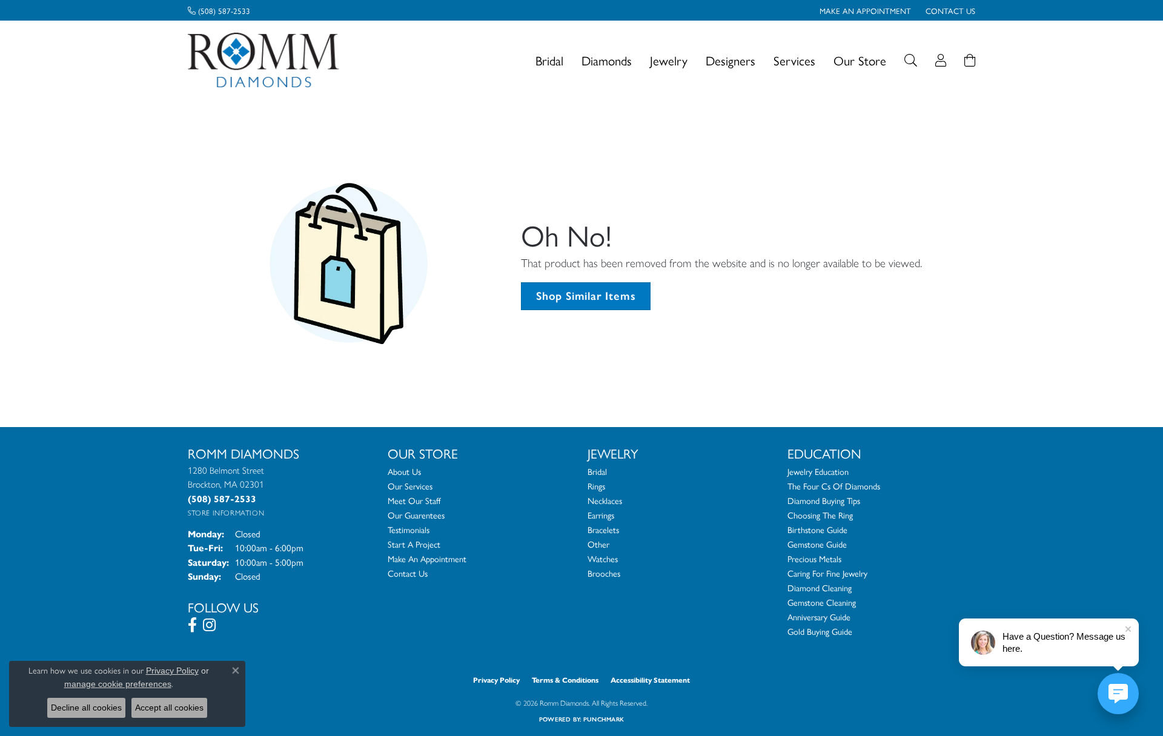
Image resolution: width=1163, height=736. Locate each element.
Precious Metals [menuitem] (814, 558)
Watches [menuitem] (603, 558)
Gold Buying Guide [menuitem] (819, 631)
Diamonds (607, 60)
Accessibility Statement (650, 680)
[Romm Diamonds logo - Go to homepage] (267, 60)
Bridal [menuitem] (597, 471)
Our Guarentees (416, 515)
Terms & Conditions (565, 680)
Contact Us (408, 573)
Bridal (549, 60)
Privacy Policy (496, 680)
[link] (219, 10)
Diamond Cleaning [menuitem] (819, 588)
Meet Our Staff (414, 500)
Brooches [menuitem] (604, 573)
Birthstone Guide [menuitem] (817, 529)
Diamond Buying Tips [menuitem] (823, 500)
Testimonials (408, 529)
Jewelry (669, 60)
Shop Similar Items (585, 296)
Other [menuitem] (598, 544)
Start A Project (414, 544)
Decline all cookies (86, 707)
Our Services (410, 486)
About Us (404, 471)
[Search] (910, 60)
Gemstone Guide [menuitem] (817, 544)
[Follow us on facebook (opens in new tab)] (192, 625)
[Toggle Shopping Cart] (969, 60)
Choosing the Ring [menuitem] (820, 515)
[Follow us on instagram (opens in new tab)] (209, 625)
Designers (730, 60)
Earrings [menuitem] (601, 515)
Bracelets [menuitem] (603, 529)
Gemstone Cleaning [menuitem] (821, 602)
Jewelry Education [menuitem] (818, 471)
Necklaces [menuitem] (605, 500)
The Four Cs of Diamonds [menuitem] (833, 486)
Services (794, 60)
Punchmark (603, 719)
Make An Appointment (427, 558)
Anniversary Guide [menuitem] (818, 617)
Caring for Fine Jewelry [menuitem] (827, 573)
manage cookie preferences (117, 684)
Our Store (859, 60)
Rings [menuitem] (596, 486)
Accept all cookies (169, 707)
